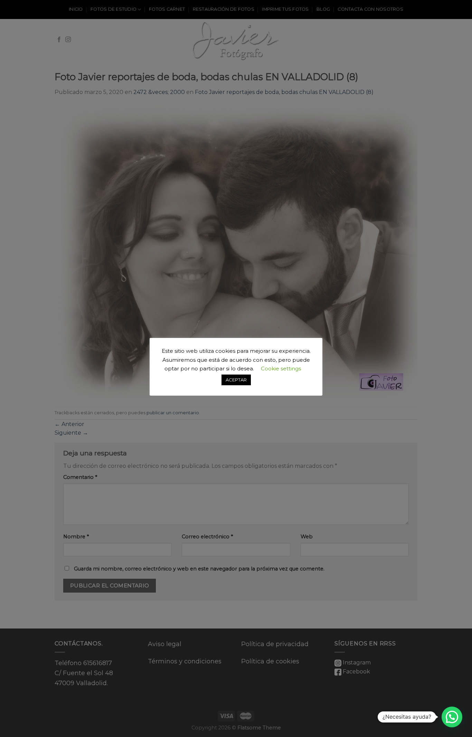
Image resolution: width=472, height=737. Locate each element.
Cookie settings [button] (281, 368)
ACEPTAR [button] (236, 379)
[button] (452, 717)
